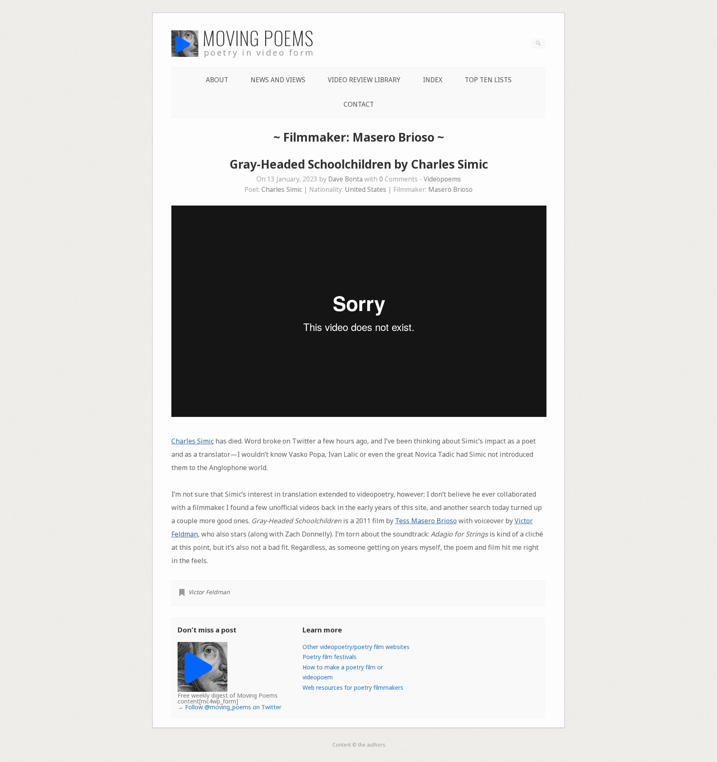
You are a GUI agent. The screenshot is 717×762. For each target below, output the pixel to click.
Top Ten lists (488, 80)
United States (365, 189)
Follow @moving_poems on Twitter (233, 707)
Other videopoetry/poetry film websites (356, 647)
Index (432, 80)
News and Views (278, 80)
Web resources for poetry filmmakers (352, 687)
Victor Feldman (209, 592)
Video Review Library (364, 80)
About (217, 80)
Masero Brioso (450, 189)
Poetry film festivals (329, 657)
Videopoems (442, 179)
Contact (359, 104)
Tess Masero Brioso (426, 520)
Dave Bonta (345, 179)
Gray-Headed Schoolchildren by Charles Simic (358, 164)
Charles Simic (281, 189)
